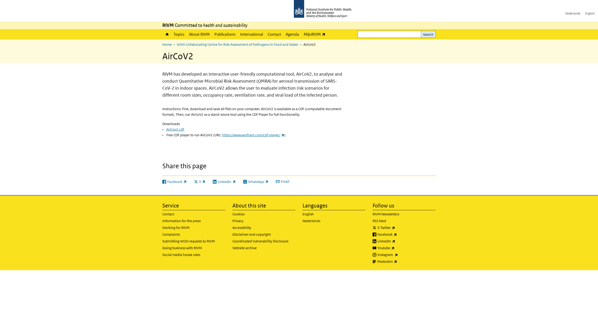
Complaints (171, 234)
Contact (274, 34)
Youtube (398, 247)
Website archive (244, 248)
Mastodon (399, 261)
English (589, 13)
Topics (179, 34)
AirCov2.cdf (175, 129)
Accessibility (241, 227)
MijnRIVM (316, 34)
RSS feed (379, 221)
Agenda (292, 34)
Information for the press (181, 221)
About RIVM (199, 34)
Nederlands (572, 13)
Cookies (238, 214)
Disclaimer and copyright (251, 234)
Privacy (237, 221)
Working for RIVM (175, 227)
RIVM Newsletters (386, 214)
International (251, 34)
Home (166, 34)
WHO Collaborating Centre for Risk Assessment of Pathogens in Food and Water (237, 44)
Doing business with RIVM (182, 248)
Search (428, 34)
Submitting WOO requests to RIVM (188, 241)
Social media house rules (181, 254)
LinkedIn (398, 241)
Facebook (399, 234)
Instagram (399, 254)
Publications (224, 34)
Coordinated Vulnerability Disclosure (260, 241)
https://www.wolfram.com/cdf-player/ (253, 135)
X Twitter (398, 227)
